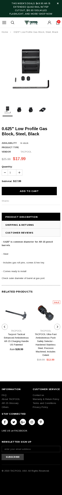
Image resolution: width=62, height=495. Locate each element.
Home (5, 32)
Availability (9, 143)
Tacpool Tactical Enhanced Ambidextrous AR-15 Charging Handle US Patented (16, 339)
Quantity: (7, 166)
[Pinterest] (41, 422)
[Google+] (23, 422)
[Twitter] (14, 422)
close (58, 3)
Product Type (10, 147)
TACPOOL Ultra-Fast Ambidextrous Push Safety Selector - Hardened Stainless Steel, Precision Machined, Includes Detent (45, 344)
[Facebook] (5, 422)
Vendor (6, 152)
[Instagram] (32, 422)
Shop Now (46, 13)
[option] (31, 69)
